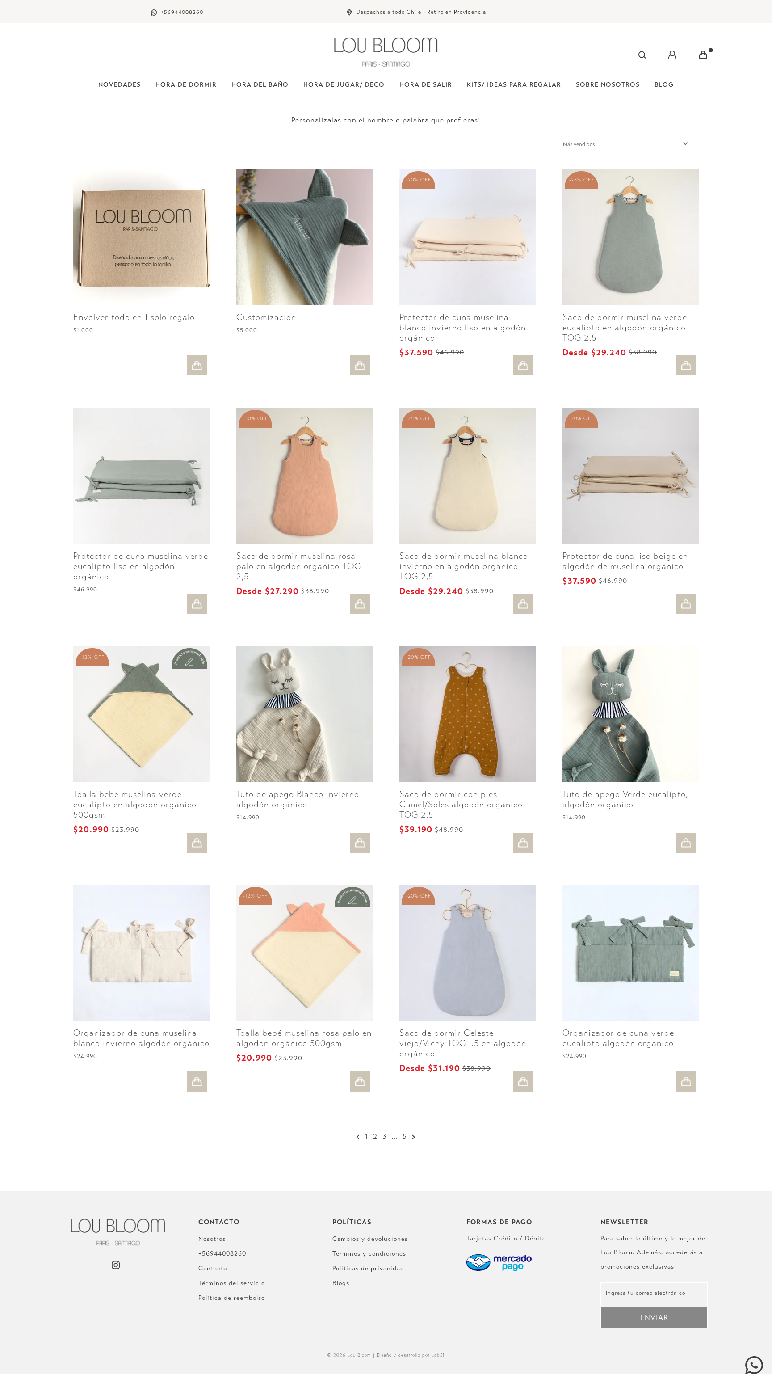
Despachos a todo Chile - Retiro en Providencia (421, 12)
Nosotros (212, 1239)
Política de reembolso (231, 1298)
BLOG (664, 85)
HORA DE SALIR (425, 85)
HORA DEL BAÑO (260, 85)
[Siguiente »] (414, 1137)
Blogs (340, 1283)
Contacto (212, 1268)
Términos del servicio (231, 1283)
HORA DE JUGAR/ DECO (344, 85)
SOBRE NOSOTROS (608, 85)
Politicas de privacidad (368, 1268)
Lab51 (438, 1355)
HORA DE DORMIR (186, 85)
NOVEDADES (119, 85)
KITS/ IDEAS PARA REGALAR (514, 85)
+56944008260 (182, 12)
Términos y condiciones (369, 1253)
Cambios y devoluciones (370, 1239)
